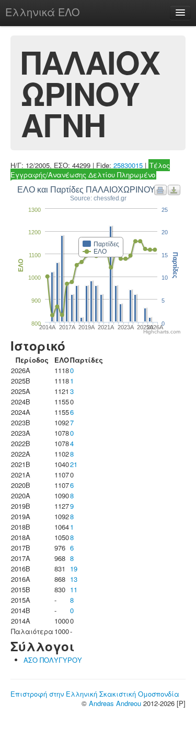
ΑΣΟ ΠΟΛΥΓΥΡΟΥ (53, 660)
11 (73, 589)
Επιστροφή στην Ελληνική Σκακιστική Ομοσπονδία (94, 694)
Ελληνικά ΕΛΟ (42, 11)
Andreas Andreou (115, 703)
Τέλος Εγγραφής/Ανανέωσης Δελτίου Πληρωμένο (90, 170)
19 (73, 568)
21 (73, 464)
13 (73, 579)
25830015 (128, 165)
